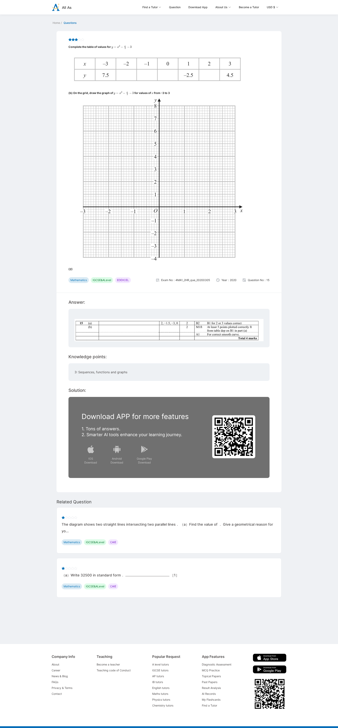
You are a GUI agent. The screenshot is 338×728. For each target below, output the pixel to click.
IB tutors (157, 682)
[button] (151, 7)
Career (56, 670)
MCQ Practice (211, 670)
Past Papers (209, 682)
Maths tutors (160, 693)
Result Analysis (211, 688)
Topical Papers (211, 676)
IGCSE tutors (160, 670)
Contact (57, 693)
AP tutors (158, 676)
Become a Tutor (249, 7)
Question (175, 7)
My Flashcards (211, 699)
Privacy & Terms (62, 688)
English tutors (160, 688)
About (55, 664)
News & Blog (60, 676)
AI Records (209, 693)
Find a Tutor (209, 705)
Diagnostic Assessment (216, 664)
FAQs (55, 682)
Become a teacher (108, 664)
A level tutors (160, 664)
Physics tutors (161, 699)
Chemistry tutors (162, 705)
